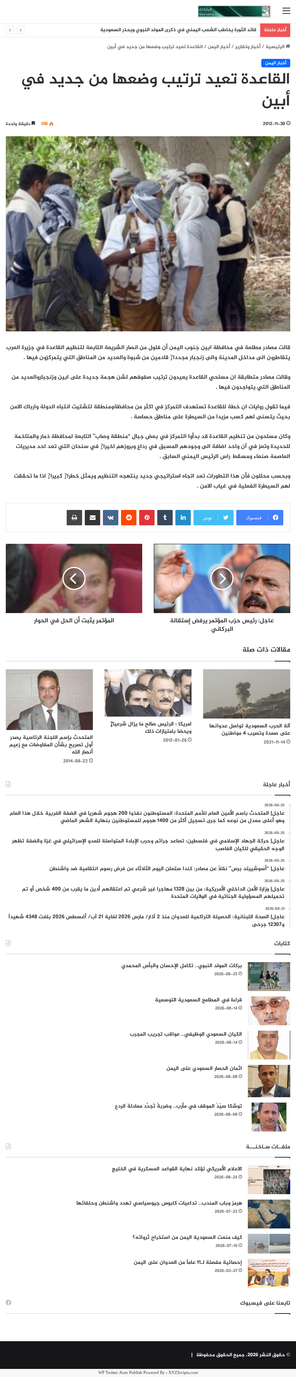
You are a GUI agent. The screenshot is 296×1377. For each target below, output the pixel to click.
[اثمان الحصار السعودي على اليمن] (269, 1081)
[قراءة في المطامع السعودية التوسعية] (269, 1010)
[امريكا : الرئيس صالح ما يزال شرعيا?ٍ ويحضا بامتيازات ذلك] (148, 693)
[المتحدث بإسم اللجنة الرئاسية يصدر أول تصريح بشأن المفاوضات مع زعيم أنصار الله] (49, 699)
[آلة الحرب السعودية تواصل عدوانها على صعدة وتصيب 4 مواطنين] (246, 693)
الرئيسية (276, 47)
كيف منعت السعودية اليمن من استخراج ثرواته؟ (187, 1237)
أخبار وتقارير (248, 47)
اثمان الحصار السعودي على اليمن (204, 1068)
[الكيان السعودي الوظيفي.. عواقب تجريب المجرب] (269, 1045)
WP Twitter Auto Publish (120, 1373)
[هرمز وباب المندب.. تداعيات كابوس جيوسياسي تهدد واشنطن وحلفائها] (269, 1214)
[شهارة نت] (234, 11)
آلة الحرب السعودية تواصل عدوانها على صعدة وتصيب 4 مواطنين (249, 730)
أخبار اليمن (219, 47)
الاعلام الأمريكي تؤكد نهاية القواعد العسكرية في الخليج (177, 1169)
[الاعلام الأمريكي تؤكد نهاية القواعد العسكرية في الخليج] (269, 1179)
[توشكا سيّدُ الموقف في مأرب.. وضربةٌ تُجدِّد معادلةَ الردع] (269, 1117)
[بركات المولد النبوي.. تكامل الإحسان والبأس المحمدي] (269, 976)
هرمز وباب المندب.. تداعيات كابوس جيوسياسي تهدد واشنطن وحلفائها (159, 1203)
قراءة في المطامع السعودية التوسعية (198, 1000)
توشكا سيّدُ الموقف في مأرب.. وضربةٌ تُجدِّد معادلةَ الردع (178, 1106)
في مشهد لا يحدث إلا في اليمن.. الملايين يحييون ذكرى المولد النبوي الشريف (175, 30)
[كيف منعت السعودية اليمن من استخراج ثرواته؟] (269, 1243)
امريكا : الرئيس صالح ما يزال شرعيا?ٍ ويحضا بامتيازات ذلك (151, 728)
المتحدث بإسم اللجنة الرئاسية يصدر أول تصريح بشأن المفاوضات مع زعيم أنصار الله (51, 745)
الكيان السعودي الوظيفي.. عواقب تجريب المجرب (186, 1034)
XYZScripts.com (183, 1373)
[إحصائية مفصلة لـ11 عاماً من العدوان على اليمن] (269, 1273)
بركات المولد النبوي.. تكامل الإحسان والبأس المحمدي (181, 965)
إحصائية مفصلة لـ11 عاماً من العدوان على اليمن (188, 1262)
